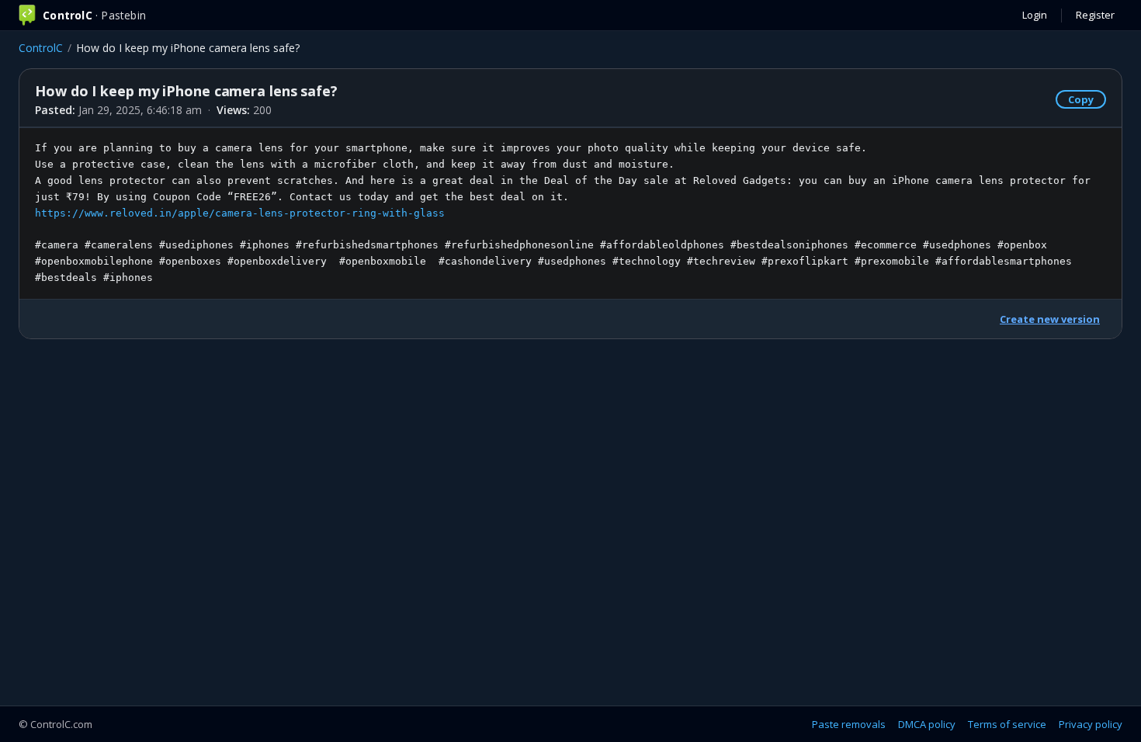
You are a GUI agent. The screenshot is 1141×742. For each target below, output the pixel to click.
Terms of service (1007, 724)
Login (1034, 15)
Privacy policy (1090, 724)
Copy (1081, 99)
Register (1095, 15)
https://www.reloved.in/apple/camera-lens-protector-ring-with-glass (240, 213)
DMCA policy (926, 724)
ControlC (41, 47)
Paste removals (849, 724)
